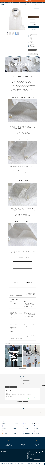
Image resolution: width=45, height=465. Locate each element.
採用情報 (28, 456)
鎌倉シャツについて (28, 2)
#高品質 (29, 53)
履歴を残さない (42, 412)
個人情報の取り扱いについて (16, 463)
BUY (27, 132)
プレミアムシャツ (27, 428)
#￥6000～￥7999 (36, 54)
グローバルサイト (42, 2)
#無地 (31, 38)
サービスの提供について (12, 458)
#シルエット (32, 54)
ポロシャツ (4, 428)
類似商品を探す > (32, 49)
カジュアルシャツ (5, 433)
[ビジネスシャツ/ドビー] (7, 33)
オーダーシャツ (16, 4)
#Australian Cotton (32, 46)
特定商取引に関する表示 (10, 463)
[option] (22, 110)
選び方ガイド (21, 4)
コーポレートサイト (29, 451)
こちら (23, 36)
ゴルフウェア (37, 423)
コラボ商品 (37, 433)
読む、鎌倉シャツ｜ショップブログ (30, 454)
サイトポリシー (5, 463)
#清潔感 (34, 53)
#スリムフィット (32, 44)
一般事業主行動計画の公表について (29, 463)
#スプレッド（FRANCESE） (33, 34)
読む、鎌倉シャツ (25, 4)
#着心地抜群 (32, 53)
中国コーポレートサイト (29, 458)
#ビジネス (29, 54)
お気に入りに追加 (33, 24)
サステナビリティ (37, 2)
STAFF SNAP (30, 4)
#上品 (36, 53)
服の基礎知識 (19, 458)
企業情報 (32, 2)
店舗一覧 (34, 2)
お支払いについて (3, 458)
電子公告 (28, 452)
